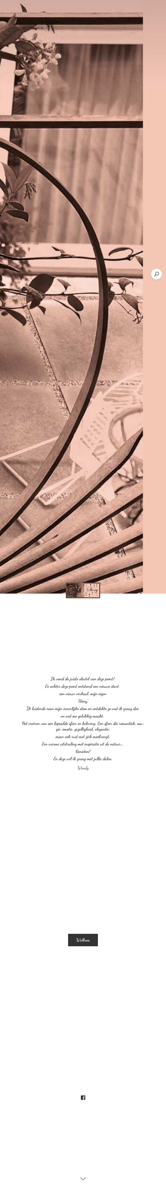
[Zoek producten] (157, 274)
